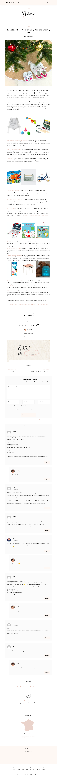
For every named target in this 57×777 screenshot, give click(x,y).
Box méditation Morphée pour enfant (15, 199)
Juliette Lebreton (31, 774)
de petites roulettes (28, 215)
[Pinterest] (25, 325)
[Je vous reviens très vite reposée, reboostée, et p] (25, 757)
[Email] (28, 325)
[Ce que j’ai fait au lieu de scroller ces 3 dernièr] (3, 757)
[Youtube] (7, 2)
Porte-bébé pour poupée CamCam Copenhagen (17, 140)
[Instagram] (17, 686)
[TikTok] (23, 686)
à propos (37, 304)
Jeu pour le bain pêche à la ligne (14, 149)
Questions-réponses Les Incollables (14, 280)
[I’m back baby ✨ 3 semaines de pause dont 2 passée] (17, 757)
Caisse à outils (10, 158)
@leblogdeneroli (28, 751)
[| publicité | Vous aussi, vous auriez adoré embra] (39, 757)
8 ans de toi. (28, 363)
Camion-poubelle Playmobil (13, 190)
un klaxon (35, 215)
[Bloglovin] (40, 686)
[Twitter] (22, 325)
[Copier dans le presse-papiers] (34, 325)
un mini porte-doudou (43, 215)
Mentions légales (37, 774)
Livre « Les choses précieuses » (14, 248)
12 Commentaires (29, 333)
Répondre (47, 462)
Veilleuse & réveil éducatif (12, 290)
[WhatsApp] (31, 325)
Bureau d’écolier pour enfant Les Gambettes (16, 285)
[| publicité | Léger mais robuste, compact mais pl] (32, 757)
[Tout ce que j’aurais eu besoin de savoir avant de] (46, 757)
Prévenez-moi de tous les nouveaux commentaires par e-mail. (29, 405)
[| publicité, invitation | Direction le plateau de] (10, 757)
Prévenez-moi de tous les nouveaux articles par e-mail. (29, 409)
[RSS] (30, 686)
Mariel (30, 329)
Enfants (28, 26)
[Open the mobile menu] (50, 2)
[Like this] (37, 325)
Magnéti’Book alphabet (12, 241)
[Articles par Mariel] (25, 329)
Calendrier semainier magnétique (14, 255)
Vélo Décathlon (10, 208)
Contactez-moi (28, 701)
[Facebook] (16, 2)
